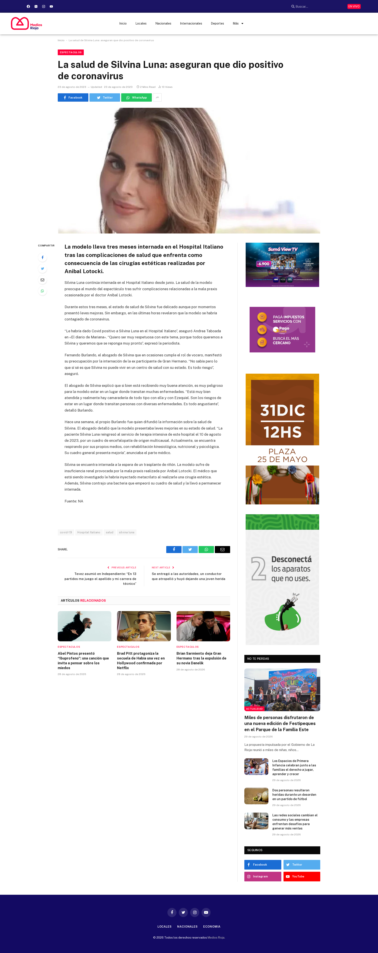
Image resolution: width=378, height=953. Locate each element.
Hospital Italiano (88, 532)
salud (110, 532)
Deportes (217, 23)
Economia (211, 926)
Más (236, 23)
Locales (141, 23)
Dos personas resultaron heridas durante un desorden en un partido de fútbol (294, 795)
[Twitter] (42, 268)
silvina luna (127, 532)
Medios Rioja (216, 937)
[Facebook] (28, 6)
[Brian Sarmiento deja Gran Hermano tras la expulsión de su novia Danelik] (203, 626)
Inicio (123, 23)
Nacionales (163, 23)
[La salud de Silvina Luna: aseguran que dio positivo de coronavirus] (189, 170)
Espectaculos (71, 52)
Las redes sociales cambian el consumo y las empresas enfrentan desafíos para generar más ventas (295, 821)
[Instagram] (43, 6)
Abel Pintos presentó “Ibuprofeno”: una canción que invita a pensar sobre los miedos (83, 660)
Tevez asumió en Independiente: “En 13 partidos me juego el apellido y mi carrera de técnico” (100, 578)
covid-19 (66, 532)
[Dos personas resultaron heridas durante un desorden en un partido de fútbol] (256, 796)
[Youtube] (51, 6)
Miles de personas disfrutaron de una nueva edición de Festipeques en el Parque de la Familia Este (280, 723)
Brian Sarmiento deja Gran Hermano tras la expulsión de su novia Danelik (201, 658)
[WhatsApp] (42, 290)
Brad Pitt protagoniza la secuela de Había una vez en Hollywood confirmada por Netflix (141, 660)
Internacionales (191, 23)
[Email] (42, 279)
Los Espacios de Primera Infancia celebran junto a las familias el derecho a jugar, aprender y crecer (294, 767)
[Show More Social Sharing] (157, 97)
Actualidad (254, 708)
